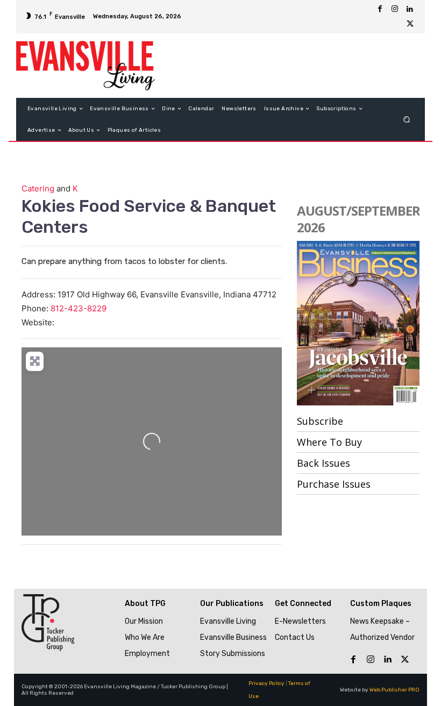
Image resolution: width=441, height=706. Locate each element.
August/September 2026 (358, 219)
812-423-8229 (78, 308)
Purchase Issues (334, 483)
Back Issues (323, 463)
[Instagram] (394, 9)
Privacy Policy (266, 683)
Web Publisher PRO (394, 690)
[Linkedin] (409, 9)
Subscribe (320, 421)
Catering (38, 188)
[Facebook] (379, 9)
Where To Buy (329, 442)
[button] (406, 119)
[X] (409, 24)
